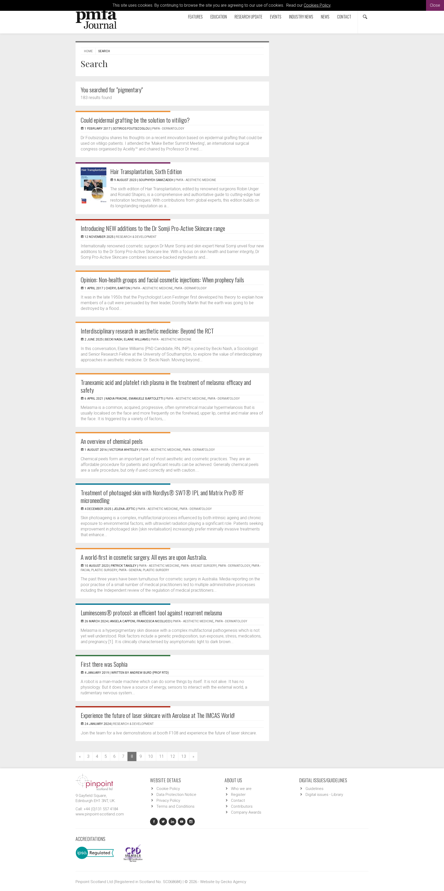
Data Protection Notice (176, 794)
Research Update (248, 17)
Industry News (301, 17)
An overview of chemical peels (112, 441)
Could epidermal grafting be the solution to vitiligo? (135, 119)
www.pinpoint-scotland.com (100, 814)
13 (183, 756)
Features (195, 17)
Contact (344, 17)
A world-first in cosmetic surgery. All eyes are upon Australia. (144, 557)
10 (150, 756)
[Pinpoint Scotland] (94, 781)
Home (88, 51)
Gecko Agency (233, 881)
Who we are (241, 788)
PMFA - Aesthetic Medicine (195, 180)
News (325, 17)
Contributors (242, 806)
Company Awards (246, 812)
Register (238, 794)
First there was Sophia (104, 664)
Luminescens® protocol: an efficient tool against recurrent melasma (151, 612)
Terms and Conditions (175, 806)
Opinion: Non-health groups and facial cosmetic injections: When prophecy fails (162, 279)
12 (172, 756)
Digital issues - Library (324, 794)
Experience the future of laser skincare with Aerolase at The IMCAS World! (158, 715)
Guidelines (314, 788)
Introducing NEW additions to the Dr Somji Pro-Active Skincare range (153, 228)
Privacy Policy (168, 800)
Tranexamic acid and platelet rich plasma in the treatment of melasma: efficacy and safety (166, 385)
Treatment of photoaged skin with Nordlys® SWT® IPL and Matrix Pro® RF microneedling (162, 496)
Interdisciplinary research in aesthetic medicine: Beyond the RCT (147, 330)
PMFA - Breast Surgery (199, 566)
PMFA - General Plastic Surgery (144, 570)
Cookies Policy (317, 5)
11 (161, 756)
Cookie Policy (168, 788)
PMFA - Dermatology (168, 128)
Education (218, 17)
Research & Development (136, 237)
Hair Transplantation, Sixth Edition (146, 171)
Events (275, 17)
